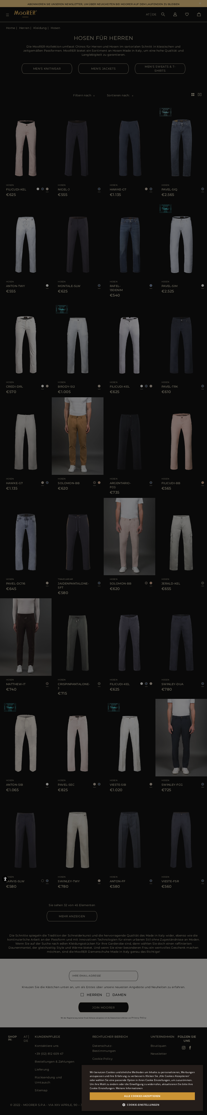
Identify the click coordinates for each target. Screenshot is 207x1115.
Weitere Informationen (129, 1088)
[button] (142, 1105)
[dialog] (103, 557)
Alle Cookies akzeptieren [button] (142, 1096)
